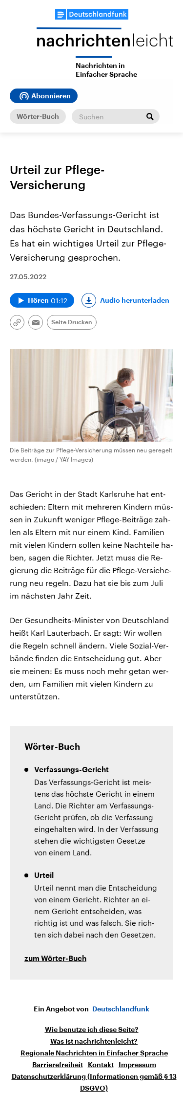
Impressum (137, 1064)
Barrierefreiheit (57, 1064)
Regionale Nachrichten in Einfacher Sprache (94, 1053)
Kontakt (101, 1064)
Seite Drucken (71, 322)
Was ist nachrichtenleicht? (94, 1041)
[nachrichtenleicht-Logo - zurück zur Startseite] (105, 41)
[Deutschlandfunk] (91, 14)
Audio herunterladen (134, 300)
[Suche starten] (149, 116)
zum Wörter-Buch (55, 958)
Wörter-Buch (38, 116)
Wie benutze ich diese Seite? (92, 1029)
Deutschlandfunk (120, 1009)
